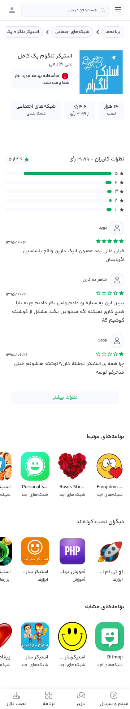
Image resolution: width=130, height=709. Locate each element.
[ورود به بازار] (11, 10)
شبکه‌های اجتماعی (72, 32)
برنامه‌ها (112, 32)
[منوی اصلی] (118, 9)
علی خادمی (60, 64)
